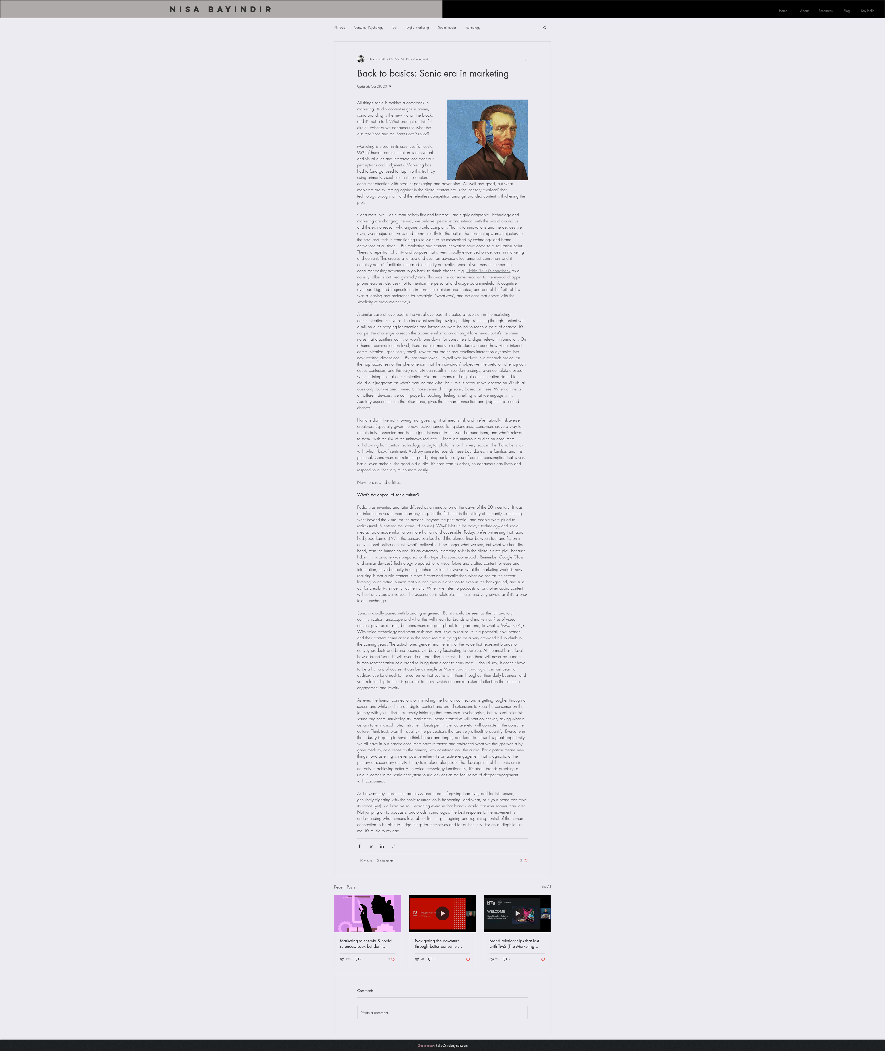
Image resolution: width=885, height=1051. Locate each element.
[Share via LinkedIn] (382, 846)
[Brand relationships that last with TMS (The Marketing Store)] (517, 913)
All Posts (339, 27)
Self (394, 27)
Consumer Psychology (368, 27)
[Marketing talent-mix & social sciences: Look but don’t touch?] (367, 913)
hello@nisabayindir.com (452, 1045)
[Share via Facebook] (359, 846)
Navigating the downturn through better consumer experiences (437, 943)
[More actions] (525, 59)
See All (546, 886)
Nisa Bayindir (222, 9)
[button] (545, 27)
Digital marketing (418, 27)
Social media (447, 27)
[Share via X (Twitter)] (371, 846)
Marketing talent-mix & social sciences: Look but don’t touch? (366, 943)
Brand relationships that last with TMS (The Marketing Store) (514, 943)
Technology (472, 27)
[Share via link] (393, 846)
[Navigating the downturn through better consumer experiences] (442, 913)
